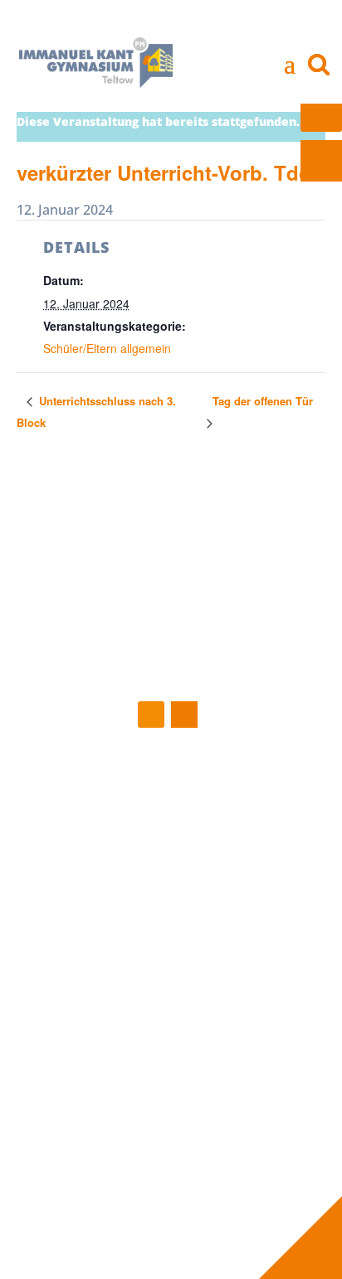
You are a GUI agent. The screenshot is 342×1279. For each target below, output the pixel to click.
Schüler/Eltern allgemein (107, 348)
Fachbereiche (82, 1028)
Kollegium (237, 835)
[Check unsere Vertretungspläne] (321, 161)
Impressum (210, 1167)
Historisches (79, 973)
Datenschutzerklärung (243, 1185)
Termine (67, 835)
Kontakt (210, 1148)
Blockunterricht (254, 973)
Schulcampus (81, 1010)
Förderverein (246, 872)
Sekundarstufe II (91, 1066)
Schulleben (86, 955)
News (59, 816)
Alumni (230, 1047)
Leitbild (65, 991)
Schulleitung (244, 816)
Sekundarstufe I (89, 1047)
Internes (76, 1148)
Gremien (234, 853)
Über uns (242, 798)
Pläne (225, 1010)
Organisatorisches (96, 1103)
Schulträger (242, 909)
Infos (230, 955)
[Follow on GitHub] (151, 714)
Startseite (81, 798)
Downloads (242, 1028)
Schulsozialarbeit (258, 891)
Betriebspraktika (258, 991)
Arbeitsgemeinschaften (111, 1084)
